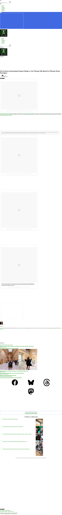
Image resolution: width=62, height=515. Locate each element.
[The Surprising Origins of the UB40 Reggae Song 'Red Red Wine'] (39, 433)
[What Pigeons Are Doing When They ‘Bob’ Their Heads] (3, 347)
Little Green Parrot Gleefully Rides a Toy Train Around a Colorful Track (12, 373)
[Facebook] (0, 78)
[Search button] (10, 46)
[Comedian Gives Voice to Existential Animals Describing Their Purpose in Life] (39, 448)
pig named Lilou (48, 113)
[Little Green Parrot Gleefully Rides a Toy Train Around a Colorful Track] (2, 371)
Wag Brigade (14, 114)
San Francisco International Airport (5, 113)
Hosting (3, 39)
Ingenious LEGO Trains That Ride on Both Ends (8, 375)
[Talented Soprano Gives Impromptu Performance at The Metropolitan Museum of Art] (18, 369)
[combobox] (4, 46)
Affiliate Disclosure (11, 511)
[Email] (3, 78)
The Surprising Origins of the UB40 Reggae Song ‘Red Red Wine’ (11, 377)
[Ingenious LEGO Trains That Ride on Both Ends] (39, 425)
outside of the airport (9, 115)
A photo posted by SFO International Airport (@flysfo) (14, 110)
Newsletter (3, 40)
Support (3, 42)
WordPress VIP (15, 512)
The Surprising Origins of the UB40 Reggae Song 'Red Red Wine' (13, 426)
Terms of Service (7, 510)
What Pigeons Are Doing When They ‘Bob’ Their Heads (9, 348)
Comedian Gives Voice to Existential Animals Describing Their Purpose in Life (15, 441)
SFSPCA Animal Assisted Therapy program (27, 113)
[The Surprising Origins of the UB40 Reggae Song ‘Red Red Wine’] (6, 376)
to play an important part (3, 114)
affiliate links (25, 457)
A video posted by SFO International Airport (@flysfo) (14, 174)
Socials (3, 41)
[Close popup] (0, 12)
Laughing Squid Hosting (31, 413)
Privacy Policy (2, 510)
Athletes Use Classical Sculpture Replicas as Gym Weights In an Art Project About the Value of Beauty (17, 346)
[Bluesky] (1, 78)
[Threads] (2, 78)
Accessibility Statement (3, 511)
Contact (3, 43)
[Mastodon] (31, 394)
